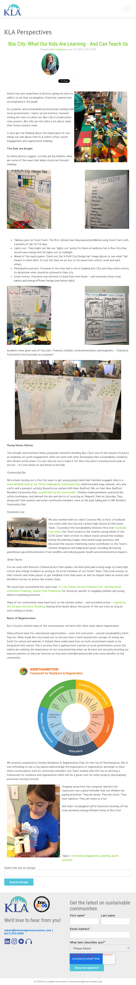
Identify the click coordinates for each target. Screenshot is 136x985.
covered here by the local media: (57, 492)
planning (105, 855)
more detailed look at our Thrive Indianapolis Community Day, (43, 484)
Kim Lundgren (58, 49)
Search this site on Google (19, 867)
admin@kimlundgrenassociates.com (27, 930)
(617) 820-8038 (14, 933)
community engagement (85, 855)
